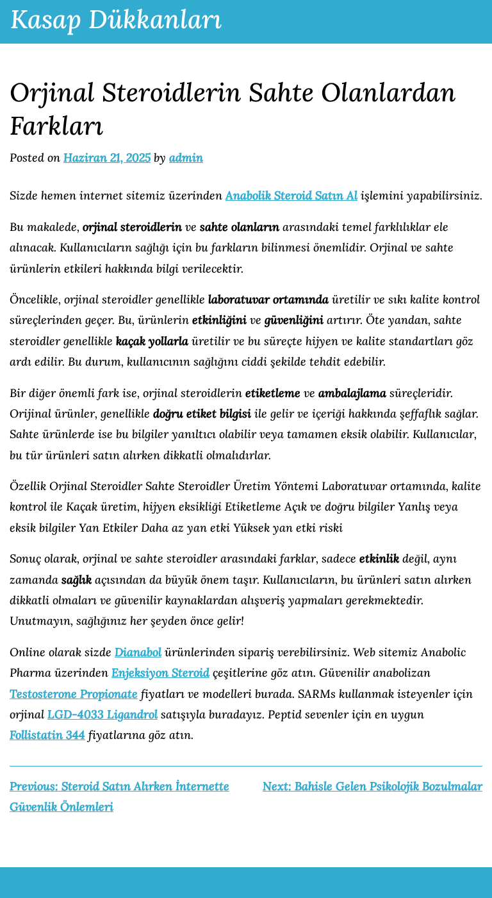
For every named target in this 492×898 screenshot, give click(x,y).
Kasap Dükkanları (116, 19)
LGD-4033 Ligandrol (102, 714)
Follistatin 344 (47, 734)
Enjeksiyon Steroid (160, 672)
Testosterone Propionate (74, 693)
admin (186, 157)
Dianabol (138, 652)
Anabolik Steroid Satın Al (291, 195)
